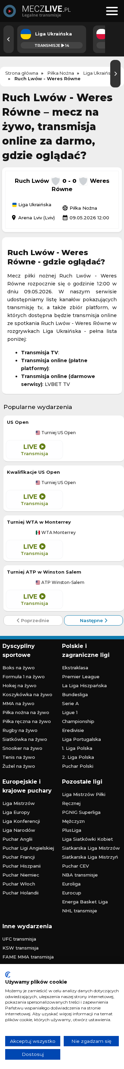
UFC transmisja (19, 939)
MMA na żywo (18, 703)
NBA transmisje (80, 875)
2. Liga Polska (78, 757)
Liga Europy (16, 812)
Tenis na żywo (18, 757)
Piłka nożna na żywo (25, 712)
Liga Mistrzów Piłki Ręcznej (83, 799)
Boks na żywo (18, 667)
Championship (78, 721)
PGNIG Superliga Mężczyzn (81, 816)
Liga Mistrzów (18, 803)
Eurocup (71, 892)
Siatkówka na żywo (24, 739)
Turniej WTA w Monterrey (39, 522)
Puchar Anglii (17, 839)
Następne (92, 620)
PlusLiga (71, 830)
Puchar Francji (18, 857)
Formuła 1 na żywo (23, 676)
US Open (18, 422)
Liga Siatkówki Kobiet (87, 839)
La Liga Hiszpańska (84, 685)
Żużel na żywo (18, 766)
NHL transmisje (79, 910)
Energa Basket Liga (85, 901)
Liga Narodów (18, 830)
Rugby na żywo (20, 730)
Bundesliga (75, 694)
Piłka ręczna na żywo (26, 721)
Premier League (81, 676)
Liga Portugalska (81, 739)
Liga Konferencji (21, 821)
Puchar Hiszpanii (21, 866)
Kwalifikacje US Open (33, 472)
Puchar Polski (77, 766)
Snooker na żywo (22, 748)
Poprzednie (34, 620)
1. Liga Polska (77, 748)
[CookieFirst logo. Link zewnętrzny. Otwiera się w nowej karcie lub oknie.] (7, 975)
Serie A (70, 703)
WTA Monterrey (58, 532)
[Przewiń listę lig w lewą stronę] (8, 39)
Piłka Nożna (79, 208)
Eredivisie (73, 730)
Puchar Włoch (18, 884)
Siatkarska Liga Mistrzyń (90, 857)
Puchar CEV (75, 866)
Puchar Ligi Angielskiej (28, 848)
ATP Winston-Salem (62, 582)
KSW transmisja (20, 948)
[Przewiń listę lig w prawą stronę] (115, 73)
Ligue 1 (70, 712)
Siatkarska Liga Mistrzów (91, 848)
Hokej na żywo (19, 685)
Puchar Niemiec (20, 875)
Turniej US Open (58, 432)
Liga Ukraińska (34, 204)
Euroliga (71, 884)
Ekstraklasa (75, 667)
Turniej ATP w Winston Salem (44, 572)
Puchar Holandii (20, 892)
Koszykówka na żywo (27, 694)
